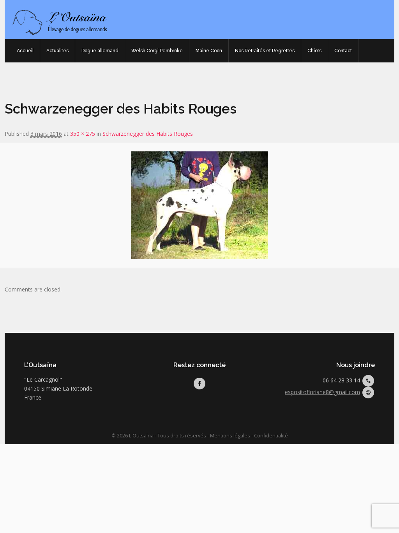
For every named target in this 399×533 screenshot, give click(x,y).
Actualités (57, 50)
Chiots (314, 50)
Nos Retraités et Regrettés (265, 50)
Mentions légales (230, 435)
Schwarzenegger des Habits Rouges (147, 133)
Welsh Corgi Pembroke (157, 50)
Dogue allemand (99, 50)
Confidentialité (271, 435)
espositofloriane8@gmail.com (322, 392)
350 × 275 (82, 133)
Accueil (25, 50)
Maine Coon (209, 50)
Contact (343, 50)
